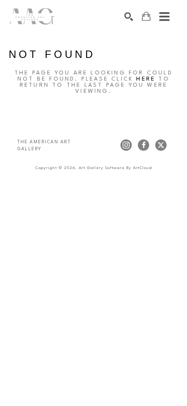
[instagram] (126, 145)
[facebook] (143, 145)
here (145, 79)
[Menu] (164, 16)
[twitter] (161, 145)
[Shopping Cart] (146, 16)
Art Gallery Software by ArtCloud (115, 168)
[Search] (128, 16)
